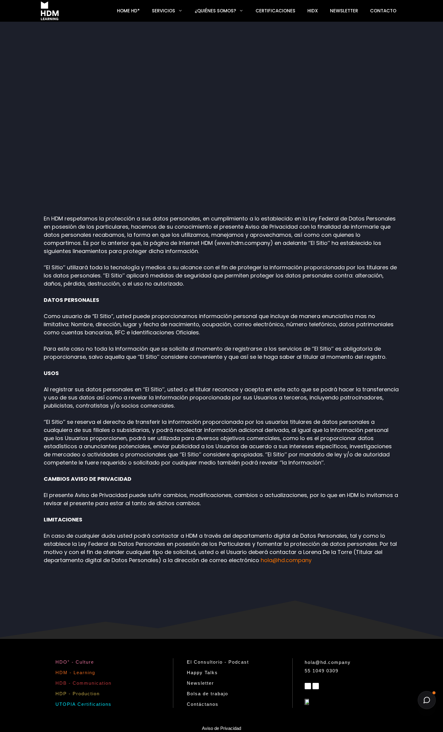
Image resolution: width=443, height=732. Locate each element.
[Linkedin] (308, 686)
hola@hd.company (286, 560)
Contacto (383, 11)
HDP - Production (77, 693)
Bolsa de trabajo (207, 693)
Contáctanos (202, 704)
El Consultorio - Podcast (218, 662)
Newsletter (344, 11)
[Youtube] (316, 686)
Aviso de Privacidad (221, 728)
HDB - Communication (83, 683)
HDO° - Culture (74, 662)
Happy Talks (202, 672)
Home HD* (128, 11)
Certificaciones (275, 11)
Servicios (163, 11)
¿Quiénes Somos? (215, 11)
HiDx (312, 11)
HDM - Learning (75, 672)
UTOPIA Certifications (83, 704)
